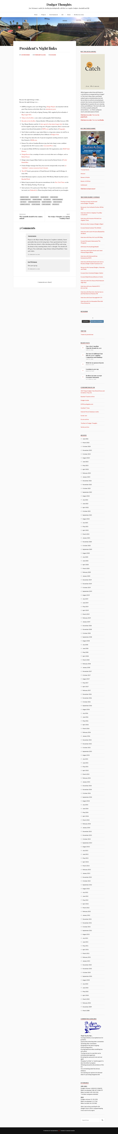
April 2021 (86, 530)
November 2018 (87, 629)
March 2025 (86, 442)
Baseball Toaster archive (87, 396)
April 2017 (86, 686)
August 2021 (86, 519)
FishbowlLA (33, 190)
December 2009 (87, 1007)
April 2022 (86, 507)
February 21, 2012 (34, 269)
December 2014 (87, 785)
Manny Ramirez (46, 201)
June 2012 (85, 896)
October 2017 (87, 675)
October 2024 (87, 446)
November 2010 (87, 968)
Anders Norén (70, 1130)
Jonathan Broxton (34, 201)
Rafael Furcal (25, 157)
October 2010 (87, 972)
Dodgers (43, 14)
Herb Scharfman (58, 199)
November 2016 (87, 698)
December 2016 (87, 694)
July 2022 (85, 500)
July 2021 (85, 522)
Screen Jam (84, 415)
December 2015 (87, 740)
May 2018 (85, 652)
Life (62, 14)
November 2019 (87, 583)
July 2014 (85, 804)
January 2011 (86, 961)
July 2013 (85, 850)
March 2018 (86, 660)
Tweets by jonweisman (87, 334)
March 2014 (86, 820)
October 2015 (87, 747)
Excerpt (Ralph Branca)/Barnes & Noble (92, 277)
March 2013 (86, 865)
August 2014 (86, 801)
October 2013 (87, 839)
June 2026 (85, 439)
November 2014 (87, 789)
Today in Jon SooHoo (28, 118)
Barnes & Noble (85, 177)
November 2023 (87, 450)
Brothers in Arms (79, 14)
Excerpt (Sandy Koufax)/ (91, 228)
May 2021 (85, 526)
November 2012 (87, 877)
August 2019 (86, 595)
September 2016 (87, 705)
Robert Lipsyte (25, 204)
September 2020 (87, 549)
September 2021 (87, 515)
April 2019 (86, 610)
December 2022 (87, 480)
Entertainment (53, 14)
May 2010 (85, 991)
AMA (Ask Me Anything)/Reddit (90, 246)
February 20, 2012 (40, 54)
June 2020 (85, 560)
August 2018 (86, 641)
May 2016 (85, 721)
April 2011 (86, 949)
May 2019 (85, 606)
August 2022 (86, 496)
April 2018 (86, 656)
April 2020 (86, 564)
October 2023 (87, 454)
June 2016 (85, 717)
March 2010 (86, 999)
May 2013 (85, 858)
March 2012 (86, 907)
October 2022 (87, 488)
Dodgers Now (55, 134)
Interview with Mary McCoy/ (92, 237)
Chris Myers (54, 197)
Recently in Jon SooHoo (29, 121)
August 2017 (86, 679)
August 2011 (86, 934)
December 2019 (87, 580)
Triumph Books (85, 169)
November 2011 (87, 923)
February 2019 (87, 618)
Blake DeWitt (35, 197)
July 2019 (85, 599)
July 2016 (85, 713)
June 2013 (85, 854)
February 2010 (87, 1003)
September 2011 (87, 930)
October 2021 (87, 511)
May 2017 (85, 682)
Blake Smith (44, 197)
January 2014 (86, 827)
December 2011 (87, 919)
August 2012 (86, 888)
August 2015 (86, 755)
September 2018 (87, 637)
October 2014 (87, 793)
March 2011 (86, 953)
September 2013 (87, 843)
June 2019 (85, 602)
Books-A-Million (85, 181)
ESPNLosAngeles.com (87, 404)
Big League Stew (26, 115)
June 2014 (85, 808)
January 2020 (86, 576)
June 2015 (85, 763)
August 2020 (86, 553)
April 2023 (86, 469)
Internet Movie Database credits (90, 411)
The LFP (24, 171)
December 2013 (87, 831)
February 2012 (87, 911)
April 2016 (86, 724)
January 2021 (86, 538)
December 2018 (87, 625)
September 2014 (87, 797)
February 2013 (87, 869)
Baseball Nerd (26, 179)
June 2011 (85, 942)
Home (36, 14)
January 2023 (86, 477)
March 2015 (86, 774)
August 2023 (86, 458)
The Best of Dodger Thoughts (89, 423)
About (68, 14)
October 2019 (87, 587)
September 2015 (87, 751)
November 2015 (87, 743)
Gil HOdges (47, 199)
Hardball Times (85, 408)
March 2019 (86, 614)
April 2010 (86, 995)
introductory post (51, 109)
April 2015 (86, 770)
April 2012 (86, 904)
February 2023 (87, 473)
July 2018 (85, 644)
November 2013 (87, 835)
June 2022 (85, 503)
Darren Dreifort (26, 199)
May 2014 (85, 812)
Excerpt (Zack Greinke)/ (92, 273)
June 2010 (85, 987)
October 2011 (87, 926)
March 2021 (86, 534)
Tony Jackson (46, 204)
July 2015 (85, 759)
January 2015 (86, 782)
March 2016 (86, 728)
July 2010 (85, 984)
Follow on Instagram (98, 321)
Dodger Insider (85, 400)
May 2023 (85, 465)
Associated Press (48, 146)
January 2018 (86, 667)
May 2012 (85, 900)
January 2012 (86, 915)
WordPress (54, 1130)
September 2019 (87, 591)
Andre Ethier (24, 197)
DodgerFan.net (26, 154)
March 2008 (86, 1010)
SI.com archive (85, 419)
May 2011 (85, 945)
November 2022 (87, 484)
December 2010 (87, 965)
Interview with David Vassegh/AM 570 (91, 297)
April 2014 (86, 816)
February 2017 (87, 690)
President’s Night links (38, 48)
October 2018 (87, 633)
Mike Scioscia (58, 201)
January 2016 (86, 736)
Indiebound (84, 185)
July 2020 (85, 557)
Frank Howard (37, 199)
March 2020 (86, 568)
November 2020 (87, 541)
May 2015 (85, 766)
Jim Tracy (23, 201)
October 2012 (87, 881)
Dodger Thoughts (59, 4)
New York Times (60, 182)
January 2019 (86, 621)
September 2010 (87, 976)
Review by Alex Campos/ (92, 224)
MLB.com (34, 140)
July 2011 (85, 938)
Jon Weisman (25, 54)
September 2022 (87, 492)
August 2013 (86, 846)
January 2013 (86, 873)
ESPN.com (45, 129)
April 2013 (86, 862)
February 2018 (87, 663)
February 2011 (87, 957)
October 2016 (87, 702)
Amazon (83, 173)
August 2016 (86, 709)
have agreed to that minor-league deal (51, 124)
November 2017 (87, 671)
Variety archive (85, 427)
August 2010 (86, 980)
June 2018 (85, 648)
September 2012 (87, 884)
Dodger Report (51, 107)
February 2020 (87, 572)
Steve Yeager (36, 204)
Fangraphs (62, 129)
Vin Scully (56, 204)
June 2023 (85, 461)
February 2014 (87, 823)
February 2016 (87, 732)
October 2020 (87, 545)
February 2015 (87, 778)
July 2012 (85, 892)
